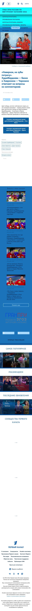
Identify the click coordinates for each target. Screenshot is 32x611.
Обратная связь (8, 559)
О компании (5, 551)
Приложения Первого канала (9, 554)
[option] (8, 59)
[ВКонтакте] (6, 99)
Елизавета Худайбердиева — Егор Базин (16, 120)
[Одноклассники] (16, 99)
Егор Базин (18, 142)
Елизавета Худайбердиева (8, 142)
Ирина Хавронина (6, 145)
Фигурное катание (6, 155)
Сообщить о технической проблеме (21, 66)
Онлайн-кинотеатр (25, 551)
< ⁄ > (23, 99)
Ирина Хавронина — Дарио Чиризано (16, 130)
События (10, 561)
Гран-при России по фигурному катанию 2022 (14, 11)
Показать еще (16, 305)
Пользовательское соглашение (20, 556)
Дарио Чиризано (16, 145)
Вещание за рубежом (17, 569)
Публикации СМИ (19, 561)
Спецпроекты (14, 551)
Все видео (6, 556)
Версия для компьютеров (16, 565)
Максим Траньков (6, 149)
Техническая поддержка (21, 559)
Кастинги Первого (25, 554)
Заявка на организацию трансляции (16, 596)
